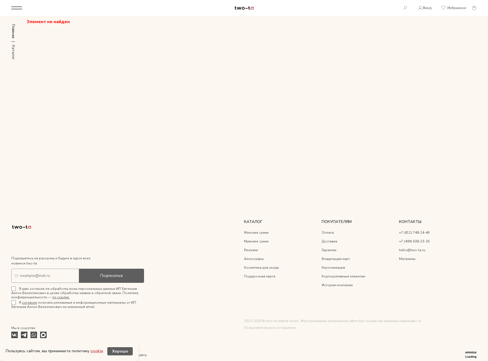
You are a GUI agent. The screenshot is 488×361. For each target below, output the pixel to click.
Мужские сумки (256, 241)
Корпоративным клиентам (343, 276)
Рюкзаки (251, 250)
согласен (29, 302)
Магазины (407, 259)
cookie (96, 351)
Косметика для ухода (261, 267)
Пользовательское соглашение (270, 327)
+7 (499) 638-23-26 (414, 241)
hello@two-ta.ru (412, 250)
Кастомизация (333, 267)
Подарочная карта (259, 276)
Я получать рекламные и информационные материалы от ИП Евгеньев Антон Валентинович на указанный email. (73, 304)
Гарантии (329, 250)
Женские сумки (256, 232)
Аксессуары (254, 259)
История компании (337, 285)
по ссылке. (61, 297)
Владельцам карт (336, 259)
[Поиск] (405, 8)
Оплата (328, 232)
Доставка (329, 241)
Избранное (456, 8)
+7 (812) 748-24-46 (414, 232)
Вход (427, 8)
